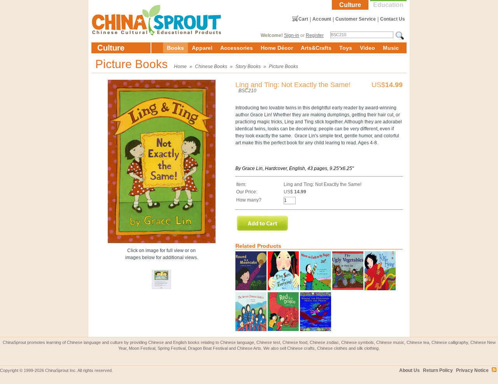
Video (367, 48)
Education (388, 5)
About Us (409, 370)
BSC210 (247, 90)
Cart (303, 19)
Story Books (248, 66)
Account (321, 19)
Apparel (202, 48)
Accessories (236, 48)
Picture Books (283, 66)
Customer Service (355, 19)
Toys (345, 48)
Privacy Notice (472, 370)
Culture (350, 5)
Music (391, 48)
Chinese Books (211, 66)
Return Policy (438, 370)
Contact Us (392, 19)
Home (180, 66)
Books (175, 48)
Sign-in (291, 35)
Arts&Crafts (316, 48)
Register (315, 35)
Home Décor (277, 48)
